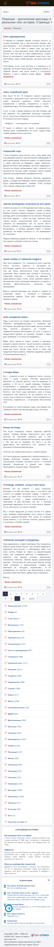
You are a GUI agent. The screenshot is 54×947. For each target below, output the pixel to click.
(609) (15, 764)
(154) (15, 783)
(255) (17, 720)
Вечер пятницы (11, 427)
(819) (14, 809)
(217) (13, 694)
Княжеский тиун (12, 151)
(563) (13, 758)
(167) (15, 752)
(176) (16, 625)
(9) (12, 612)
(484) (13, 714)
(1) (14, 618)
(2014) (15, 669)
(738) (14, 726)
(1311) (18, 663)
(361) (15, 733)
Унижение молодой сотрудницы (21, 540)
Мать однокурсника (14, 36)
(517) (14, 802)
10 (11, 598)
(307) (15, 771)
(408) (14, 675)
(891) (20, 650)
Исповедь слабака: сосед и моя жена (24, 484)
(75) (16, 637)
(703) (18, 707)
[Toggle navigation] (5, 3)
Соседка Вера (11, 372)
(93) (16, 631)
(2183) (14, 745)
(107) (17, 644)
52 (23, 598)
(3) (17, 822)
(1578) (17, 606)
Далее (32, 598)
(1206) (15, 790)
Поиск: (6, 11)
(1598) (14, 688)
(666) (15, 656)
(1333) (17, 739)
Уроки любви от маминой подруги (22, 259)
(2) (11, 815)
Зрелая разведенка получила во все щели (26, 203)
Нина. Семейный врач (15, 92)
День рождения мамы (15, 317)
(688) (16, 682)
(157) (14, 777)
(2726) (13, 701)
